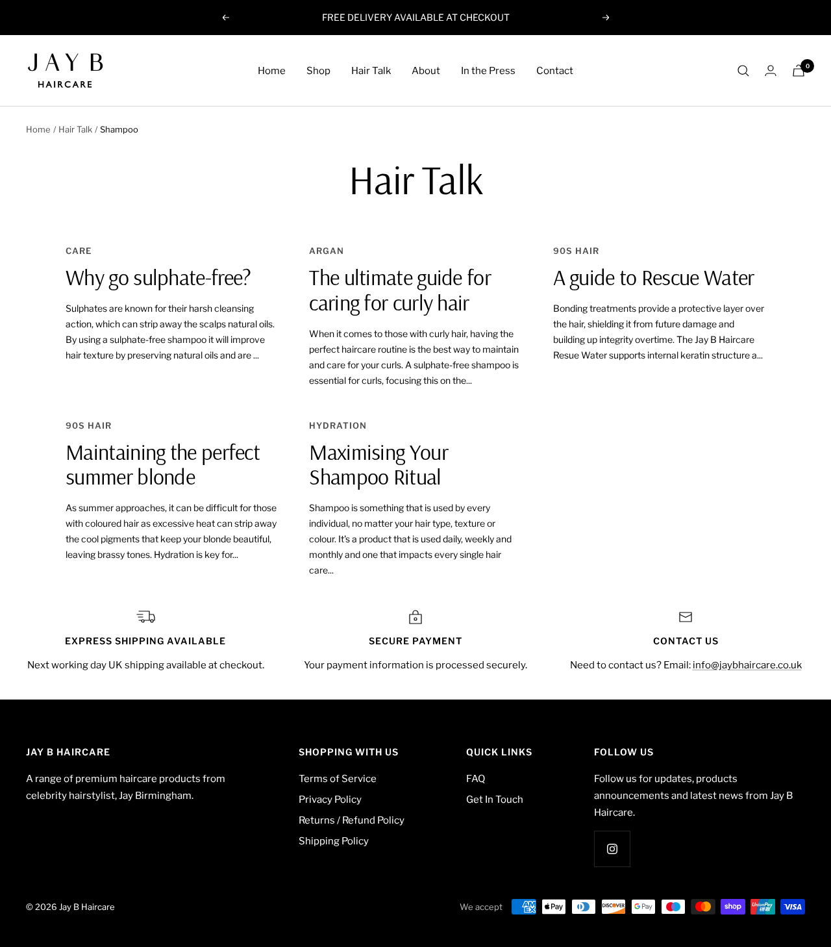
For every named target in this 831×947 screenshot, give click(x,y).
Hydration (338, 425)
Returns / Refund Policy (351, 820)
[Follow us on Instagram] (612, 848)
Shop (318, 71)
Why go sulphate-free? (158, 277)
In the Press (488, 71)
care (79, 251)
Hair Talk (371, 71)
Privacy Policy (330, 799)
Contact (554, 71)
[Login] (770, 70)
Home (272, 71)
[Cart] (798, 70)
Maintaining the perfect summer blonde (163, 464)
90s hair (576, 251)
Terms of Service (338, 779)
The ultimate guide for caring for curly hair (400, 289)
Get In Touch (494, 799)
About (426, 71)
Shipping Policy (334, 841)
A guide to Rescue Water (653, 277)
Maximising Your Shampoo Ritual (378, 464)
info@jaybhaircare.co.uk (747, 665)
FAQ (475, 779)
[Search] (743, 71)
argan (326, 251)
